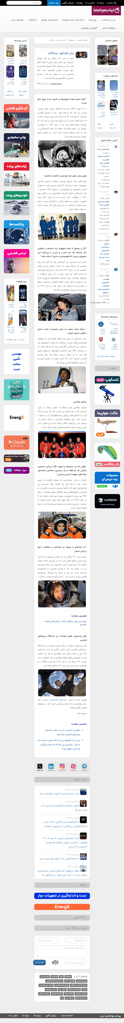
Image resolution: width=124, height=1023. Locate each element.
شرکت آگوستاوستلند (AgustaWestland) (114, 330)
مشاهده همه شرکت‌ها (106, 356)
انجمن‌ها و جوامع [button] (49, 19)
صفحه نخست (82, 40)
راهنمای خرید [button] (17, 19)
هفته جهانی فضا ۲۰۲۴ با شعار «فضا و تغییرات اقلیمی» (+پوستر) (10, 81)
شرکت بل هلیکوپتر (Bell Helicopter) (101, 346)
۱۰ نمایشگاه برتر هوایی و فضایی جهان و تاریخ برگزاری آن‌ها (23, 60)
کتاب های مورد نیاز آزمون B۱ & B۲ (10, 329)
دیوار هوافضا (53, 2)
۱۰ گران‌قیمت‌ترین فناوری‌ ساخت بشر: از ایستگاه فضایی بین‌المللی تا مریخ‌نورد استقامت (65, 824)
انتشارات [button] (32, 19)
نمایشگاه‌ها (9, 95)
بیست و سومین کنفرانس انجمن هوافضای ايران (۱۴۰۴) (23, 81)
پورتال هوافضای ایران (110, 1015)
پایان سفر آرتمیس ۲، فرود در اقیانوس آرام (59, 793)
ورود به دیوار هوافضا (15, 339)
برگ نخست (111, 2)
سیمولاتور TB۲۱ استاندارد (23, 329)
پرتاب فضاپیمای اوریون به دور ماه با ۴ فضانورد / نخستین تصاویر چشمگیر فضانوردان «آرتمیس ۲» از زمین (65, 842)
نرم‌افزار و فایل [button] (108, 28)
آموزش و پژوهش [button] (89, 28)
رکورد (62, 649)
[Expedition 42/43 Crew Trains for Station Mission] (112, 49)
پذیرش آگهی (68, 2)
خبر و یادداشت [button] (108, 19)
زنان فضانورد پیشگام (61, 53)
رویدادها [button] (93, 19)
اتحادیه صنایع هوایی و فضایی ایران (103, 159)
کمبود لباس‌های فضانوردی (61, 699)
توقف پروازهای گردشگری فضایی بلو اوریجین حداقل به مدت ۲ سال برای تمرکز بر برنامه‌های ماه (62, 873)
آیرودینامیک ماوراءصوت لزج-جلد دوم (101, 95)
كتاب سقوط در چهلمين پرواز (11, 305)
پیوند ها (37, 1015)
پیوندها (79, 2)
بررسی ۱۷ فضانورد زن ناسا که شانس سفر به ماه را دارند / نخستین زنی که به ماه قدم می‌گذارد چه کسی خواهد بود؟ (59, 744)
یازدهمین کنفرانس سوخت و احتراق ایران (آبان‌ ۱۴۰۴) (10, 60)
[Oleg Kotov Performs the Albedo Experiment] (102, 59)
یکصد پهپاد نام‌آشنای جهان (101, 114)
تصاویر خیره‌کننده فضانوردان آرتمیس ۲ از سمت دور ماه (104, 250)
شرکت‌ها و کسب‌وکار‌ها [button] (73, 19)
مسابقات (9, 91)
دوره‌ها (21, 95)
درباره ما (100, 2)
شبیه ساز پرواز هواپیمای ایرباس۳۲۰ (23, 305)
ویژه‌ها (71, 40)
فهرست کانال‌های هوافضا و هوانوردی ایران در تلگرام (103, 286)
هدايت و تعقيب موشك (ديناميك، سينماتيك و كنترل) (114, 94)
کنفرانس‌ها (22, 91)
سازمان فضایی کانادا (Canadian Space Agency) (101, 331)
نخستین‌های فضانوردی (114, 113)
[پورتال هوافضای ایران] (106, 7)
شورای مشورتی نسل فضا (114, 346)
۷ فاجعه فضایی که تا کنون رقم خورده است (59, 858)
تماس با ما (89, 2)
